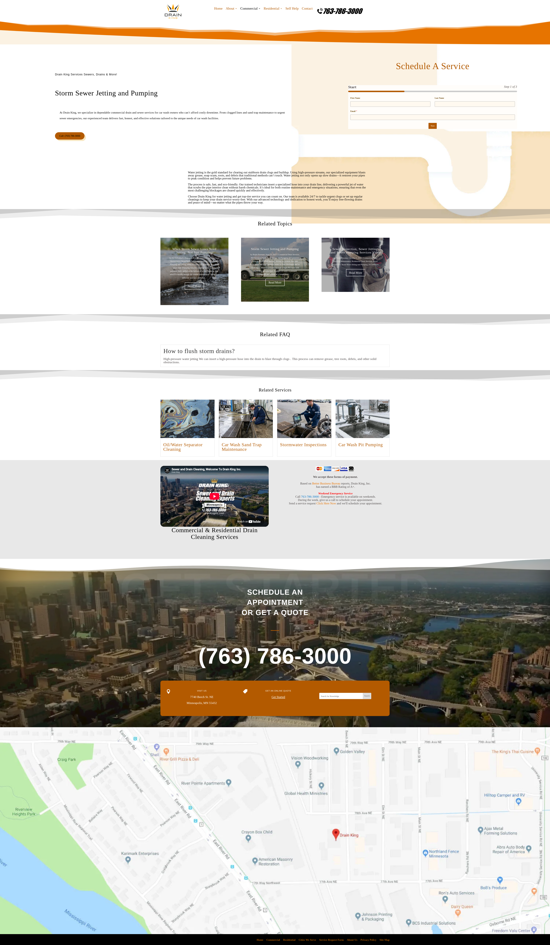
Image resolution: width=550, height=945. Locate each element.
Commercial (249, 8)
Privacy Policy (368, 940)
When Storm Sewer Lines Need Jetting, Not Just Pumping (194, 250)
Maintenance (175, 261)
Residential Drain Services (362, 261)
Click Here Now (326, 503)
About (230, 8)
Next (433, 126)
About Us (352, 940)
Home (218, 8)
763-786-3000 (310, 496)
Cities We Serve (307, 940)
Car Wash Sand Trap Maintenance (242, 447)
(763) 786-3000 (275, 656)
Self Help (292, 8)
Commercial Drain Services (208, 258)
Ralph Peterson (259, 254)
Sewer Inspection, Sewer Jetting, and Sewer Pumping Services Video (356, 250)
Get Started (278, 697)
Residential (271, 8)
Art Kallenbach (177, 258)
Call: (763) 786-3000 (69, 136)
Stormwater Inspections (303, 444)
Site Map (385, 940)
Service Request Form (331, 940)
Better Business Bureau (326, 483)
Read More (194, 286)
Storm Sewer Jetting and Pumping (194, 261)
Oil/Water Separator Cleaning (183, 447)
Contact (307, 8)
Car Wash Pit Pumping (360, 444)
